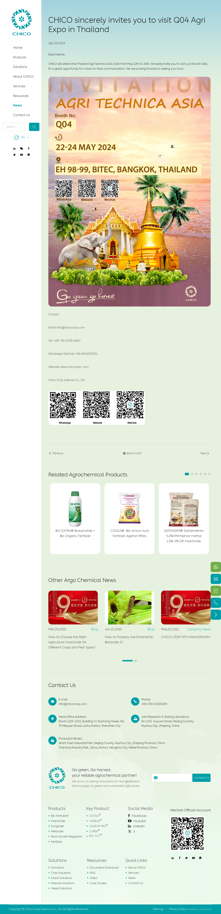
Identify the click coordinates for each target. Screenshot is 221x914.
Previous (55, 453)
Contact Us (21, 115)
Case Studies (98, 883)
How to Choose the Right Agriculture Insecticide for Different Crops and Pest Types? (71, 642)
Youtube (139, 821)
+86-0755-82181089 (154, 704)
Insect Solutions (61, 878)
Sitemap (158, 909)
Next (205, 453)
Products (19, 57)
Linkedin (138, 826)
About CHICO (23, 76)
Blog (94, 629)
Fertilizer (56, 841)
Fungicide (57, 826)
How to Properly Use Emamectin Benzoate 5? (129, 639)
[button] (187, 474)
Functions (57, 867)
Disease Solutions (63, 883)
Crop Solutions (61, 872)
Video (93, 878)
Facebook (139, 816)
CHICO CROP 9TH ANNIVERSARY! (185, 637)
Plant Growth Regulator (66, 836)
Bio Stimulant (60, 815)
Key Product (97, 808)
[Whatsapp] (216, 567)
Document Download (104, 867)
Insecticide (58, 821)
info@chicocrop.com (73, 704)
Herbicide (57, 831)
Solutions (20, 67)
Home (17, 48)
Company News (199, 629)
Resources (21, 96)
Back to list (132, 453)
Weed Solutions (61, 888)
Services (19, 86)
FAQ (92, 872)
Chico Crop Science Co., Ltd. (43, 909)
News (17, 105)
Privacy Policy (177, 909)
